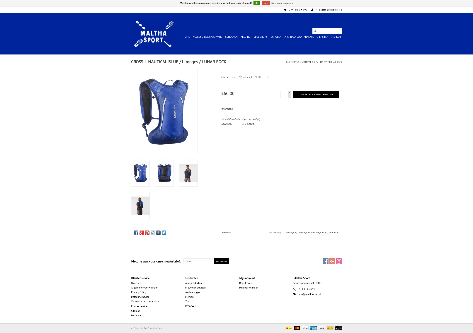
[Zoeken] (315, 31)
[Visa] (305, 328)
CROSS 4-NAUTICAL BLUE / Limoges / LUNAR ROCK (317, 62)
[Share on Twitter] (164, 232)
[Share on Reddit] (153, 232)
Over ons (136, 283)
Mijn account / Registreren (328, 9)
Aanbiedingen (192, 292)
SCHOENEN (231, 36)
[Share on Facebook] (136, 232)
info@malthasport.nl (310, 294)
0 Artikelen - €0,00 (297, 9)
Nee (266, 3)
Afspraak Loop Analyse (299, 36)
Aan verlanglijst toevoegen (282, 232)
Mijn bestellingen (248, 287)
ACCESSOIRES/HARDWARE (207, 36)
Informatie (227, 108)
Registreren (245, 283)
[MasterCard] (296, 328)
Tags (188, 301)
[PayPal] (330, 328)
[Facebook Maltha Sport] (326, 261)
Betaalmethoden (140, 296)
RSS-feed (190, 306)
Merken (336, 36)
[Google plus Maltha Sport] (332, 261)
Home (186, 36)
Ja (257, 3)
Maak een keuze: (230, 77)
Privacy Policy (138, 292)
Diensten (322, 36)
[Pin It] (147, 232)
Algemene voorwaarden (144, 287)
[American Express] (313, 328)
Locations (136, 315)
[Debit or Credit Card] (338, 328)
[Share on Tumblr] (158, 232)
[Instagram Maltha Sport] (339, 261)
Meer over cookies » (282, 3)
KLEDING (246, 36)
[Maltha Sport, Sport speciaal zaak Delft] (153, 34)
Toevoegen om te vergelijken (313, 232)
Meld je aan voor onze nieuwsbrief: (156, 261)
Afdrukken (334, 232)
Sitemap (135, 310)
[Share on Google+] (141, 232)
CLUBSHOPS (261, 36)
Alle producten (193, 283)
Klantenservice (139, 306)
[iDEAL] (288, 328)
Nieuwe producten (195, 287)
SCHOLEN (276, 36)
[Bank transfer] (321, 328)
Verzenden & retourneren (145, 301)
